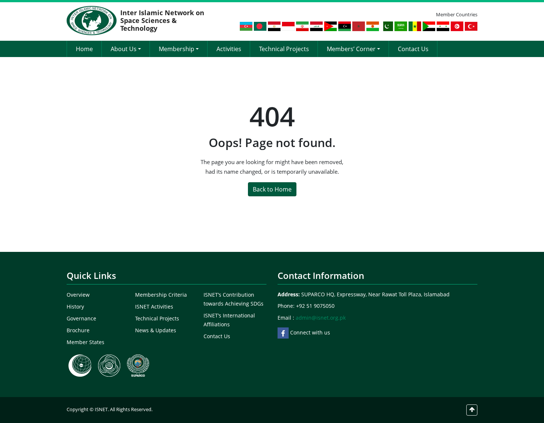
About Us (124, 49)
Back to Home (272, 189)
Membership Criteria (161, 294)
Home (84, 49)
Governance (81, 318)
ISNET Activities (154, 306)
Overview (78, 294)
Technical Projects (284, 49)
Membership (176, 49)
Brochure (78, 330)
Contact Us (413, 49)
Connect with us (309, 332)
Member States (85, 342)
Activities (228, 49)
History (75, 306)
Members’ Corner (351, 49)
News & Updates (155, 330)
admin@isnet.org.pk (321, 317)
